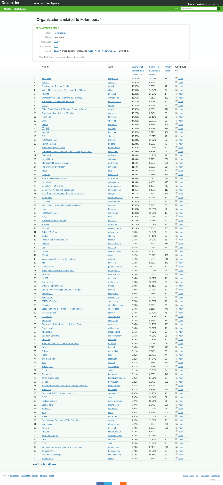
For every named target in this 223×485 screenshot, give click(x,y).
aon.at (111, 86)
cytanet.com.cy (114, 251)
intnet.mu (112, 339)
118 (50, 463)
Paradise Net (47, 267)
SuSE (44, 397)
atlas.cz (111, 363)
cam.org (111, 439)
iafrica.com (46, 320)
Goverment (26, 476)
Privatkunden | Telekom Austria (55, 86)
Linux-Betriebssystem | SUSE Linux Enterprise (62, 290)
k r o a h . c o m (48, 359)
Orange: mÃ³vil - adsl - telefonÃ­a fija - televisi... (62, 98)
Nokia (44, 416)
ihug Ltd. (45, 132)
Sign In (45, 382)
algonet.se (113, 409)
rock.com (112, 343)
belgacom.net (114, 451)
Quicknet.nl (47, 351)
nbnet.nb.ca (113, 424)
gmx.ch (111, 109)
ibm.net (111, 347)
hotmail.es (112, 389)
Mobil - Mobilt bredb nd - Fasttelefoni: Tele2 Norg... (64, 90)
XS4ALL (45, 82)
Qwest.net (46, 174)
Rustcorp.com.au (49, 401)
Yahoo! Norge (48, 159)
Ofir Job (45, 255)
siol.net (111, 136)
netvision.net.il (114, 101)
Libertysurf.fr (47, 293)
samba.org (113, 301)
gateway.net (113, 366)
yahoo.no (112, 159)
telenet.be (112, 124)
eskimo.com (113, 328)
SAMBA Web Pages (50, 301)
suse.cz (111, 397)
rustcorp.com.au (115, 401)
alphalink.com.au (115, 305)
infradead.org (114, 332)
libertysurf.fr (113, 293)
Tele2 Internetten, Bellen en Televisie (58, 113)
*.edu (98, 50)
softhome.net (114, 201)
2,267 (57, 42)
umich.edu (113, 167)
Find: (177, 8)
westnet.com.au (115, 228)
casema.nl (112, 324)
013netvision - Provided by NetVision (58, 101)
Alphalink (46, 305)
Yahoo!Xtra (46, 182)
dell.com (112, 247)
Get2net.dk (46, 155)
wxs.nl (111, 105)
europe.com (113, 447)
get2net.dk (113, 155)
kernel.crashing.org (116, 378)
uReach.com (47, 297)
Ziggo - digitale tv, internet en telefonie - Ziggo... (62, 324)
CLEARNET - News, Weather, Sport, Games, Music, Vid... (67, 151)
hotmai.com (113, 382)
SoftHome (46, 201)
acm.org (111, 205)
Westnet (45, 228)
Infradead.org (48, 332)
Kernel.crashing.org (50, 378)
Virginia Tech (47, 459)
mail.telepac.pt (114, 244)
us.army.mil (113, 178)
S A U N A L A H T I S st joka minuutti (57, 393)
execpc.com (113, 309)
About (191, 476)
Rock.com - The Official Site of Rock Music (60, 343)
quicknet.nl (113, 351)
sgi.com (111, 313)
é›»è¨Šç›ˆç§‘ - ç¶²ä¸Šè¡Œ (53, 186)
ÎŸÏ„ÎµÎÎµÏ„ (45, 128)
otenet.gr (112, 128)
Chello (45, 121)
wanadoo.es (113, 98)
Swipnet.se (46, 78)
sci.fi (110, 443)
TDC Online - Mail (49, 140)
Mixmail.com (47, 405)
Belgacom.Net (48, 451)
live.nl (110, 412)
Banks (51, 476)
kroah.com (113, 359)
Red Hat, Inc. (47, 282)
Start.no (45, 236)
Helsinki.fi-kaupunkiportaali (54, 221)
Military (35, 476)
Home (7, 8)
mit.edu (111, 259)
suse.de (111, 290)
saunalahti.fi (113, 393)
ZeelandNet (47, 316)
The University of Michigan (53, 167)
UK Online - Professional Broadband (58, 190)
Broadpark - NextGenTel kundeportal (58, 270)
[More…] (121, 483)
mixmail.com (113, 405)
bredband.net (114, 148)
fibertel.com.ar (114, 432)
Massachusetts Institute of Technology (58, 259)
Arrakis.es (46, 224)
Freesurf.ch (47, 374)
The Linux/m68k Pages (52, 455)
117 (45, 463)
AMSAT (45, 278)
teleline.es (112, 117)
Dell (43, 247)
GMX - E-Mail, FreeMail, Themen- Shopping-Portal (64, 109)
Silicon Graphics (49, 313)
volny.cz (111, 194)
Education (14, 476)
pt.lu (110, 355)
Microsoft (46, 274)
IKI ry (44, 217)
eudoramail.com (115, 198)
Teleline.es (46, 117)
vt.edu (111, 459)
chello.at (112, 121)
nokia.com (112, 416)
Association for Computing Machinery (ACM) (61, 205)
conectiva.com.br (115, 336)
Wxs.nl (45, 105)
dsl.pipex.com (114, 386)
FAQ (197, 476)
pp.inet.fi (112, 94)
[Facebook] (100, 483)
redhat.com (113, 282)
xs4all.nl (112, 82)
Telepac (45, 244)
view (180, 78)
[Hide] (125, 483)
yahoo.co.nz (113, 182)
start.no (111, 236)
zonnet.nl (112, 113)
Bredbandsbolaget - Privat (53, 148)
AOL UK (45, 428)
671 (56, 46)
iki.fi (110, 217)
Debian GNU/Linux (50, 232)
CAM (44, 439)
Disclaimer (205, 476)
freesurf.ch (113, 374)
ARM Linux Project (50, 436)
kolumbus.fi (60, 33)
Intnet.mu (46, 339)
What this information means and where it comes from (62, 57)
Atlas (44, 363)
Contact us (20, 8)
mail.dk (111, 140)
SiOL (44, 136)
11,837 (57, 50)
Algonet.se (46, 409)
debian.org (113, 232)
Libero (44, 171)
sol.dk (110, 370)
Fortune (43, 476)
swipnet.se (113, 78)
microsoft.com (114, 274)
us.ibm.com (113, 163)
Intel (43, 263)
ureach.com (113, 297)
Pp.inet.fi (45, 94)
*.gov (112, 50)
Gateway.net (47, 366)
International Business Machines (56, 163)
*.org (91, 50)
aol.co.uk (112, 428)
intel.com (112, 263)
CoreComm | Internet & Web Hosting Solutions (62, 309)
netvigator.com (114, 186)
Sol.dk (44, 370)
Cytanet (45, 251)
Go (218, 8)
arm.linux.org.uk (115, 436)
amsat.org (112, 278)
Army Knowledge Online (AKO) (55, 178)
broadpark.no (114, 270)
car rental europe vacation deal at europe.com (62, 447)
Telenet (45, 124)
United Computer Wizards (53, 286)
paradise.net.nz (115, 267)
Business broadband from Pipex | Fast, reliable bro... (65, 386)
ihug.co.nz (112, 132)
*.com (105, 50)
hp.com (111, 144)
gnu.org (111, 420)
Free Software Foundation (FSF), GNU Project (62, 420)
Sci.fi (44, 443)
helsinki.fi (112, 221)
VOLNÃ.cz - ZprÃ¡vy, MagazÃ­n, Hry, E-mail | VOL (63, 194)
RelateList (10, 2)
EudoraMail (47, 198)
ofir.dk (110, 255)
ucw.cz (111, 286)
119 (54, 463)
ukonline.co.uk (114, 190)
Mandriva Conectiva (50, 336)
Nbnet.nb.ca (47, 424)
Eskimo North (48, 328)
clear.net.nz (113, 151)
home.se (112, 209)
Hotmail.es (46, 389)
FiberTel (45, 432)
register (201, 4)
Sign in (191, 4)
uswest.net (113, 174)
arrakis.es (112, 224)
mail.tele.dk (113, 213)
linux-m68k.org (114, 455)
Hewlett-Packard (49, 144)
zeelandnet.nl (114, 316)
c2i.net (111, 90)
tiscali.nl (111, 240)
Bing (44, 412)
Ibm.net (45, 347)
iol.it (110, 171)
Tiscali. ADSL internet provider (55, 240)
